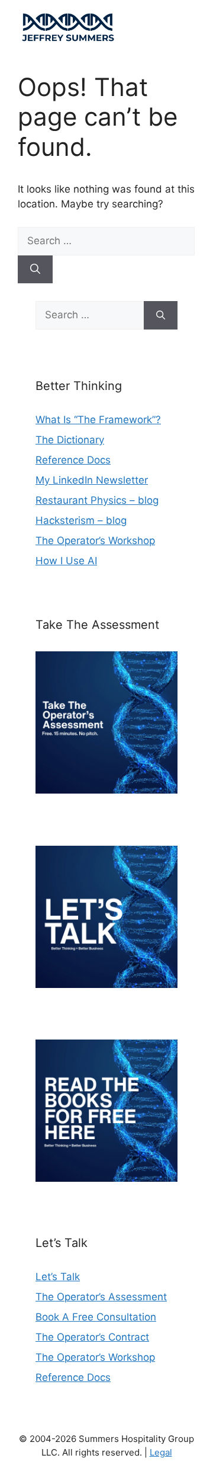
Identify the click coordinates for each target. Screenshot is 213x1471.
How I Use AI (66, 561)
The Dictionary (70, 440)
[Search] (35, 269)
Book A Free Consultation (96, 1317)
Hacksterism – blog (81, 520)
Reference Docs (73, 460)
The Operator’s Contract (92, 1337)
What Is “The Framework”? (98, 420)
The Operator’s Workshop (95, 540)
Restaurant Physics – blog (97, 500)
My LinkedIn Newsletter (92, 480)
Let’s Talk (58, 1277)
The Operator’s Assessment (101, 1297)
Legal (161, 1452)
